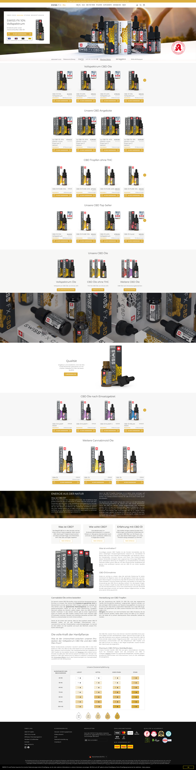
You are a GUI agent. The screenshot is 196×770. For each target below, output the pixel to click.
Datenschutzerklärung (61, 739)
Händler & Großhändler (31, 739)
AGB (55, 737)
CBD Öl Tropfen (29, 732)
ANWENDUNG (117, 5)
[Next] (144, 80)
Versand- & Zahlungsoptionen (63, 732)
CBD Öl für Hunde (29, 734)
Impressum (57, 742)
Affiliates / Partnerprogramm (33, 737)
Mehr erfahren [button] (146, 767)
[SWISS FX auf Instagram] (25, 747)
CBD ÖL (78, 5)
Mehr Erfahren (66, 541)
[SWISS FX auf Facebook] (28, 747)
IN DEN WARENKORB (19, 34)
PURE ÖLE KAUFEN (98, 289)
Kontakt (26, 742)
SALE (83, 5)
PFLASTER (99, 5)
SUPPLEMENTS (107, 5)
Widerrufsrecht (58, 734)
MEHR (124, 5)
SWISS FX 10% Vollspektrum (16, 22)
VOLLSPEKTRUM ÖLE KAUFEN (66, 289)
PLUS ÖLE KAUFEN (130, 289)
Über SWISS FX (29, 744)
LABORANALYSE (71, 374)
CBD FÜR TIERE (90, 5)
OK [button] (188, 767)
